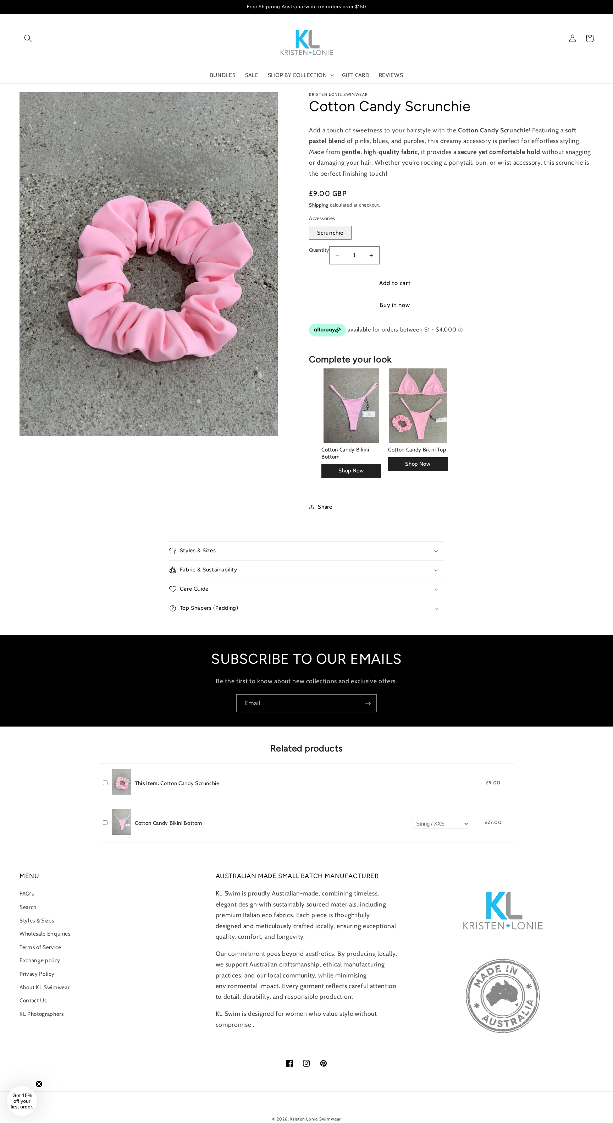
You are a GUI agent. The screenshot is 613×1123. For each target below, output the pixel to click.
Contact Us (33, 1000)
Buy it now (395, 304)
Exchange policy (40, 960)
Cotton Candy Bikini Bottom (345, 453)
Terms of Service (40, 947)
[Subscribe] (367, 703)
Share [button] (325, 506)
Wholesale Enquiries (45, 933)
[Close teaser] (39, 1084)
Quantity (319, 250)
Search (28, 907)
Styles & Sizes (37, 920)
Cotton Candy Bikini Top (417, 450)
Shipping (318, 205)
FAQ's (27, 893)
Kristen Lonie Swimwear (315, 1119)
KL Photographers (42, 1013)
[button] (28, 38)
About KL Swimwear (45, 987)
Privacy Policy (37, 973)
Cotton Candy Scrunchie (177, 783)
